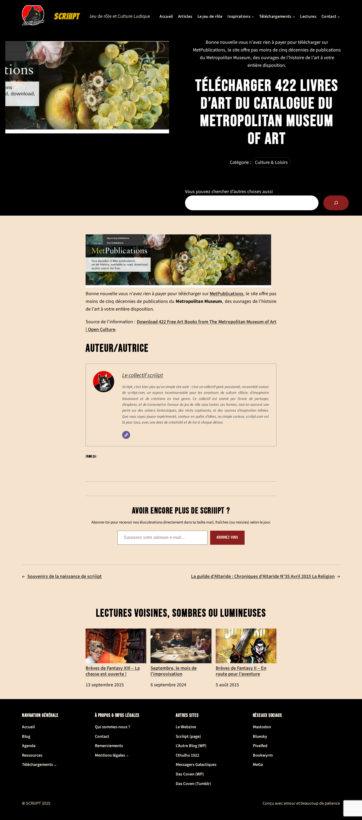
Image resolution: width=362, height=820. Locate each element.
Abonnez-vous (227, 537)
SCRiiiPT (67, 16)
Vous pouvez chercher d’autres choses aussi (229, 191)
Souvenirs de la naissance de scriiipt (64, 576)
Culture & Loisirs (271, 162)
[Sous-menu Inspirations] (252, 16)
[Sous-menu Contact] (338, 16)
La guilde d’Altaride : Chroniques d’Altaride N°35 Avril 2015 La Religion (263, 576)
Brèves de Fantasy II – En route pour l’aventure (241, 671)
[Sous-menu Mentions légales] (127, 755)
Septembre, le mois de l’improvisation (174, 671)
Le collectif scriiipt (142, 375)
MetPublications (226, 293)
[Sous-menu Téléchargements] (294, 16)
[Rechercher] (336, 202)
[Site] (126, 435)
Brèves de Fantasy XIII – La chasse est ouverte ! (113, 671)
